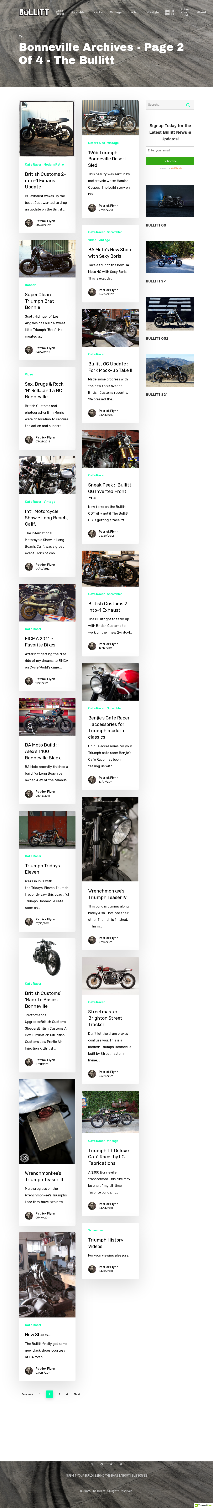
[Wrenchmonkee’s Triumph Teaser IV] (110, 873)
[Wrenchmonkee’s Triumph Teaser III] (47, 1152)
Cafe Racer (33, 164)
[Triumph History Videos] (110, 1251)
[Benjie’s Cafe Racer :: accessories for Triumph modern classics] (110, 726)
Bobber (30, 285)
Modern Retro (54, 164)
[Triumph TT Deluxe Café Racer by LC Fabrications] (110, 1153)
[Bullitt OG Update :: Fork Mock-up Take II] (110, 366)
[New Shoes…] (47, 1306)
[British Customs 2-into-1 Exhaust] (110, 603)
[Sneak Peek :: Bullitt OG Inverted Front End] (110, 487)
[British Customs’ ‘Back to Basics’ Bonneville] (47, 1005)
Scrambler (114, 232)
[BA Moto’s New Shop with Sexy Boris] (110, 263)
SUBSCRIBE (139, 1475)
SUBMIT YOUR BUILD (79, 1475)
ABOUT (125, 1475)
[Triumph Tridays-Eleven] (47, 871)
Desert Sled (96, 143)
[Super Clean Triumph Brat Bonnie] (47, 300)
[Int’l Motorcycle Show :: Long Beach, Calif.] (47, 516)
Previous (27, 1394)
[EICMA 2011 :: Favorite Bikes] (47, 637)
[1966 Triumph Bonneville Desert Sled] (110, 159)
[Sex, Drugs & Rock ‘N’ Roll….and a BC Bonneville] (47, 408)
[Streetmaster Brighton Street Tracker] (110, 1020)
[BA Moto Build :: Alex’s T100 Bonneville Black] (47, 751)
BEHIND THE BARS (107, 1475)
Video (92, 240)
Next (77, 1394)
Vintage (113, 143)
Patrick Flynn (45, 221)
